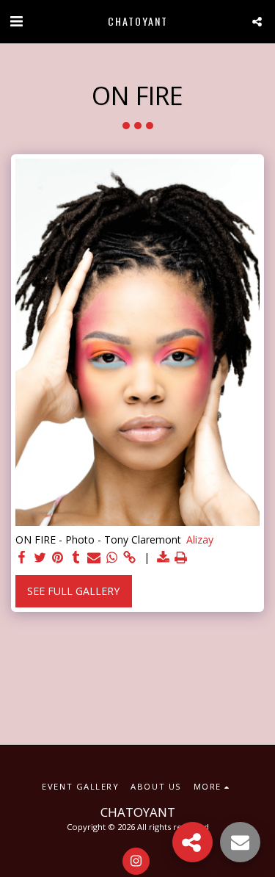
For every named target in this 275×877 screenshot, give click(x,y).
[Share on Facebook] (22, 557)
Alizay (199, 539)
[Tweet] (40, 557)
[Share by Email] (93, 557)
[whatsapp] (112, 557)
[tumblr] (76, 557)
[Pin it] (58, 557)
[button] (16, 21)
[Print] (181, 557)
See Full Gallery (73, 591)
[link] (129, 557)
